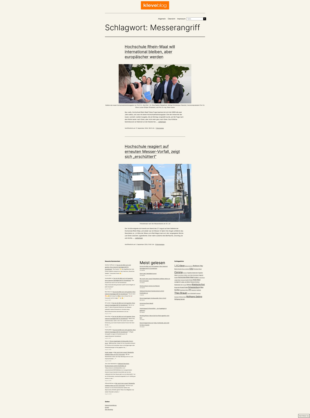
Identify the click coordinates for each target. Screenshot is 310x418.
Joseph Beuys (202, 277)
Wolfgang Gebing (194, 296)
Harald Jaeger (108, 352)
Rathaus (189, 284)
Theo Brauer (180, 293)
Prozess (184, 284)
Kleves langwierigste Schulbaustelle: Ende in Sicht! (153, 298)
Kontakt (107, 407)
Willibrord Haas (182, 296)
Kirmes (191, 280)
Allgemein (162, 19)
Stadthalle (198, 290)
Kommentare (159, 244)
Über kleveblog (109, 409)
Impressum (181, 19)
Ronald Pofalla (184, 287)
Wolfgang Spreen (179, 299)
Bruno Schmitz (185, 269)
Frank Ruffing (180, 275)
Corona (178, 272)
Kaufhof (187, 280)
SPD (189, 290)
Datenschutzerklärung (110, 405)
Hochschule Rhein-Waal (186, 277)
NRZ (182, 284)
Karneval (183, 280)
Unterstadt (193, 293)
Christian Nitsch (198, 269)
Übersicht (171, 19)
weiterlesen (162, 122)
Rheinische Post (198, 284)
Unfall (188, 293)
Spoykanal (193, 290)
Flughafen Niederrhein (192, 272)
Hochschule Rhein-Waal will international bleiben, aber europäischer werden (150, 51)
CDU (191, 269)
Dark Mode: (302, 416)
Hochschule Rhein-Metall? (146, 303)
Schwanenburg (194, 287)
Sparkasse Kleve (184, 290)
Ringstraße (177, 287)
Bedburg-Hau (198, 266)
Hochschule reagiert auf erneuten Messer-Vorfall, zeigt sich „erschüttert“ (152, 151)
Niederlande (177, 284)
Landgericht (177, 282)
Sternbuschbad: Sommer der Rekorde (150, 286)
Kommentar (160, 128)
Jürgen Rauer (177, 280)
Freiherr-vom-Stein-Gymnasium (191, 275)
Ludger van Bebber (185, 282)
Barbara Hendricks (189, 266)
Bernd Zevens (178, 269)
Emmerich (185, 272)
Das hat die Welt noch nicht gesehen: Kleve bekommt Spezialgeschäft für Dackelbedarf (118, 267)
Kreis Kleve (196, 280)
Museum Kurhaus (194, 282)
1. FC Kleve (179, 265)
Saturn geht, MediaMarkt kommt (148, 273)
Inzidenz (196, 277)
